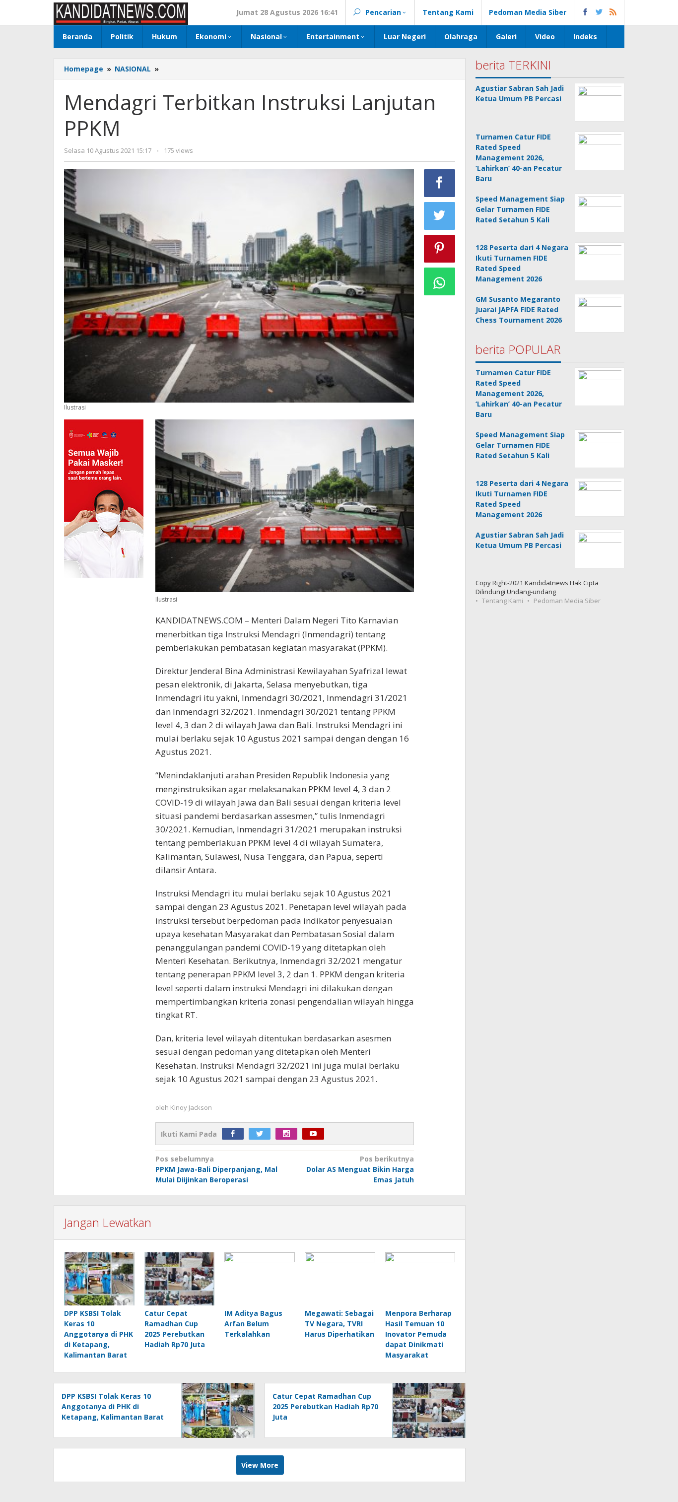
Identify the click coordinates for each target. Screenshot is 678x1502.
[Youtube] (315, 1134)
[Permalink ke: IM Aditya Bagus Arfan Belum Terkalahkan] (259, 1279)
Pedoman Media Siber (567, 600)
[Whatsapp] (440, 281)
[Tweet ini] (440, 216)
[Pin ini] (440, 249)
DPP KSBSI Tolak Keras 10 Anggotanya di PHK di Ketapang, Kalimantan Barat (98, 1334)
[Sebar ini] (440, 183)
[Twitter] (262, 1134)
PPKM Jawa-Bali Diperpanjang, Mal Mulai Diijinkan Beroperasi (216, 1169)
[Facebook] (235, 1134)
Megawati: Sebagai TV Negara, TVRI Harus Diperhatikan (339, 1323)
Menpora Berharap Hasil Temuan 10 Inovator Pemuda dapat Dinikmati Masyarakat (418, 1334)
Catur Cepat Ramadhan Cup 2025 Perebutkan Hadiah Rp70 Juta (325, 1406)
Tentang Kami (502, 600)
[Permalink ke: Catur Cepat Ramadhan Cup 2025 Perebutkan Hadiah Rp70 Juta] (179, 1279)
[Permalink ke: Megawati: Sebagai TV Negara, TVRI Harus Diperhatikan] (340, 1279)
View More (259, 1465)
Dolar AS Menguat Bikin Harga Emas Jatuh (360, 1169)
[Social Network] (599, 12)
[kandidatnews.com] (121, 12)
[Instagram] (288, 1134)
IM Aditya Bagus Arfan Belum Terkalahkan (253, 1323)
